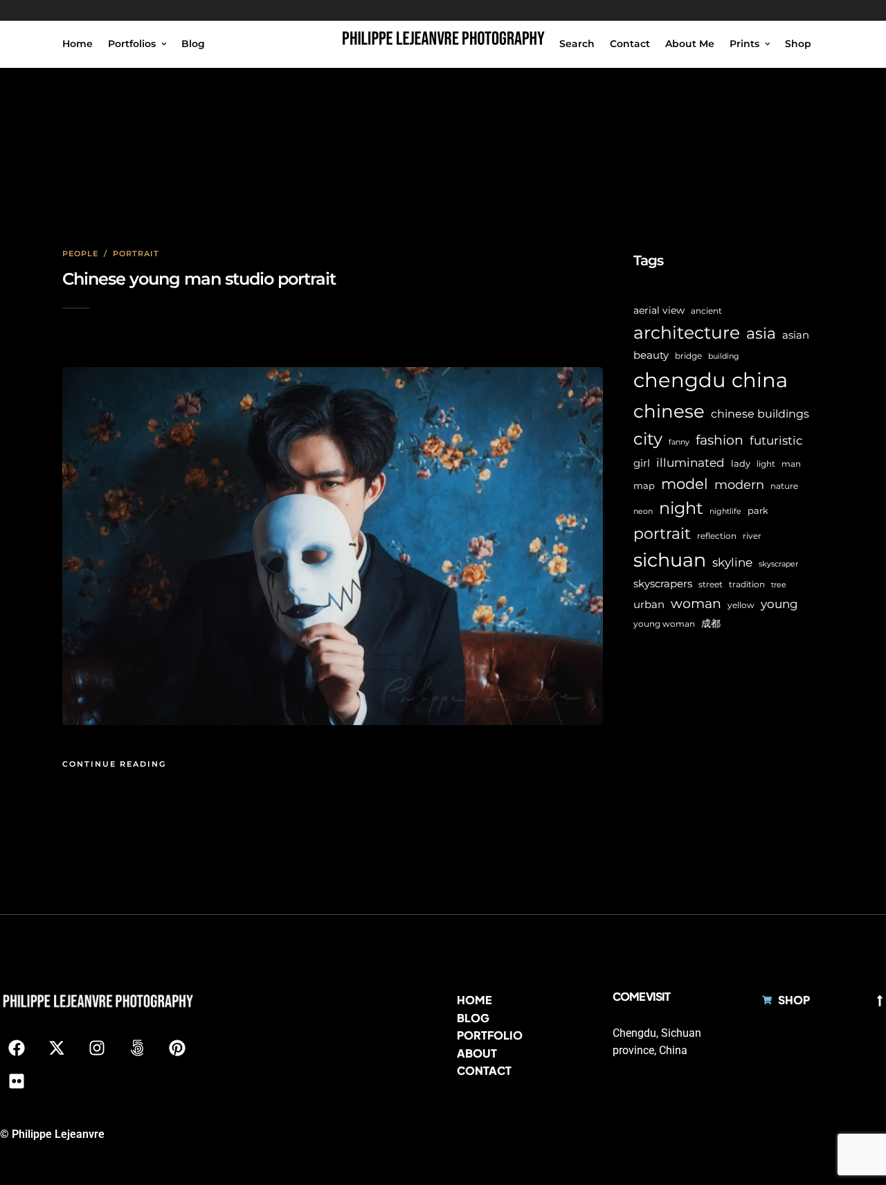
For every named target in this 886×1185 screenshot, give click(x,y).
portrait (662, 533)
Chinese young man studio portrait (199, 279)
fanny (679, 442)
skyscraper (778, 564)
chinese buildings (760, 413)
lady (740, 463)
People (80, 253)
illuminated (690, 462)
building (723, 356)
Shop (798, 43)
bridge (688, 355)
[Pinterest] (177, 1047)
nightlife (725, 511)
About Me (689, 43)
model (684, 483)
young (779, 603)
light (766, 464)
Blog (193, 43)
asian (795, 334)
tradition (747, 584)
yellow (740, 605)
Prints (744, 43)
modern (739, 484)
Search (577, 43)
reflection (716, 536)
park (758, 510)
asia (761, 333)
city (647, 439)
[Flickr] (16, 1081)
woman (696, 603)
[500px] (137, 1047)
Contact (630, 43)
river (752, 536)
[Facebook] (16, 1047)
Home (77, 43)
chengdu (679, 380)
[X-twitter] (56, 1047)
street (710, 584)
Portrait (136, 253)
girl (641, 463)
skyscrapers (662, 583)
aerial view (659, 310)
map (644, 485)
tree (778, 584)
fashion (719, 439)
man (791, 464)
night (681, 508)
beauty (651, 355)
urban (648, 604)
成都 (711, 623)
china (760, 380)
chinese (669, 411)
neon (643, 511)
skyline (732, 562)
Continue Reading (114, 764)
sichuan (669, 560)
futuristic (776, 440)
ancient (706, 310)
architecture (686, 332)
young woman (664, 624)
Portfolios (132, 43)
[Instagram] (97, 1047)
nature (784, 486)
